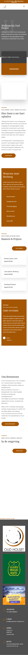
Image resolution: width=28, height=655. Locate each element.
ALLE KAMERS (19, 248)
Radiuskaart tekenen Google (7, 518)
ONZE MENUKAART (10, 424)
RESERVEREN (8, 155)
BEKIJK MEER (19, 450)
